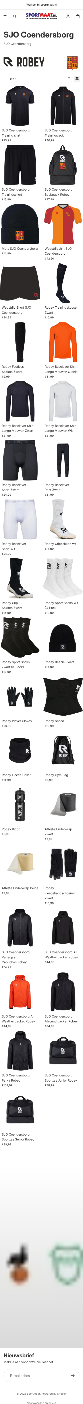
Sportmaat (33, 1393)
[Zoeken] (14, 16)
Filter (11, 79)
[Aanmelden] (72, 1375)
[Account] (68, 16)
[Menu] (5, 16)
